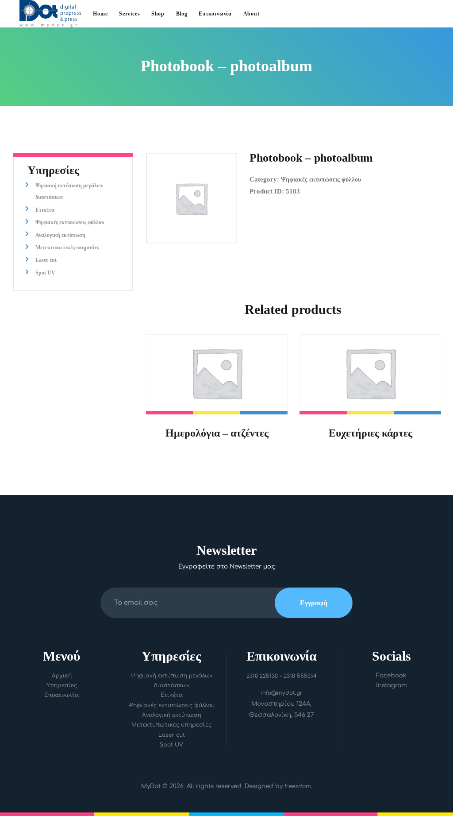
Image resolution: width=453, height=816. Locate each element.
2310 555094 (300, 676)
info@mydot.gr (282, 693)
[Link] (50, 6)
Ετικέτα (44, 210)
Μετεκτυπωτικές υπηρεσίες (67, 247)
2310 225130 (262, 676)
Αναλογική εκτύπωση (60, 235)
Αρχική (62, 676)
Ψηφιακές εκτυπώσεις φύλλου (321, 179)
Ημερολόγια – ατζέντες (217, 433)
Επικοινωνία (61, 695)
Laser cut (46, 260)
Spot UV (45, 273)
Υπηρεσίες (61, 685)
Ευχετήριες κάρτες (370, 433)
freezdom (297, 786)
